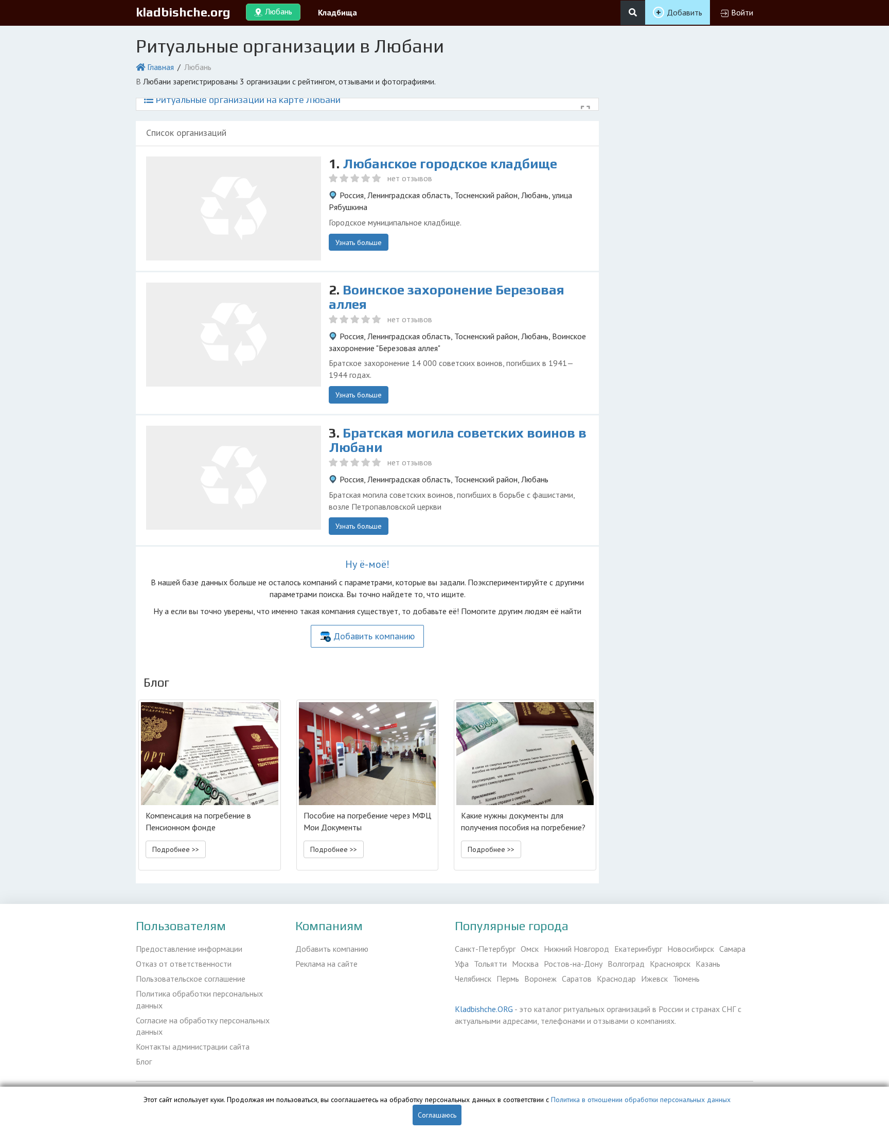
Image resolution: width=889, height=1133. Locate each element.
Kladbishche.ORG (484, 1009)
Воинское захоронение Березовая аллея (446, 297)
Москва (525, 963)
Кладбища (337, 12)
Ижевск (654, 978)
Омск (530, 949)
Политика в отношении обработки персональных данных (641, 1099)
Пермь (507, 978)
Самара (732, 949)
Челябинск (473, 978)
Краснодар (616, 978)
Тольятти (490, 963)
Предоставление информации (189, 949)
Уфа (462, 963)
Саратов (577, 978)
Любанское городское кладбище (450, 163)
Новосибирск (690, 949)
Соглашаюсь (437, 1115)
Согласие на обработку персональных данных (203, 1026)
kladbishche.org (183, 12)
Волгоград (626, 963)
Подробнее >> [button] (175, 849)
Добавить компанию (374, 636)
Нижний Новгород (576, 949)
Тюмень (686, 978)
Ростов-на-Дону (573, 963)
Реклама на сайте (326, 963)
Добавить (684, 12)
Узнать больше (358, 242)
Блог (144, 1061)
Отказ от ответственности (184, 963)
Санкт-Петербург (485, 949)
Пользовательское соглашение (190, 978)
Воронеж (540, 978)
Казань (708, 963)
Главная (160, 67)
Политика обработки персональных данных (199, 999)
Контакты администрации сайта (193, 1046)
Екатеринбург (638, 949)
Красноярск (670, 963)
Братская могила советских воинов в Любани (457, 440)
